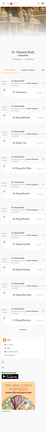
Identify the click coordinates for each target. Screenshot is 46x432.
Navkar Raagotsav (33, 83)
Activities (10, 70)
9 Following (29, 59)
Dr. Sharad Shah (23, 52)
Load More (23, 330)
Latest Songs (28, 70)
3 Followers (17, 59)
